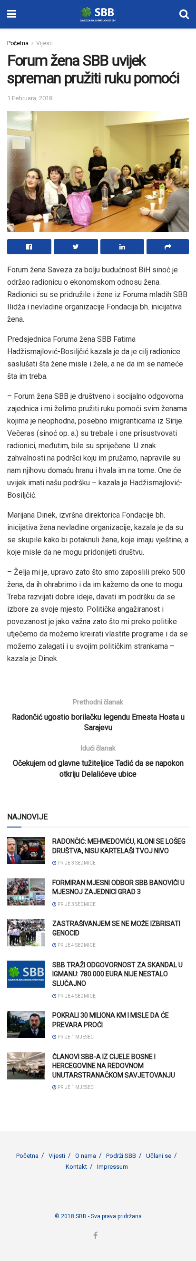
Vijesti (44, 43)
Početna (18, 43)
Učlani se (158, 1155)
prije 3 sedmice (76, 863)
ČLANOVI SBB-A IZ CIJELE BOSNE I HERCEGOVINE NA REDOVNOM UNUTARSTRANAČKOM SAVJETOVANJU (113, 1066)
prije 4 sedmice (76, 945)
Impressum (112, 1166)
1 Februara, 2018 (29, 98)
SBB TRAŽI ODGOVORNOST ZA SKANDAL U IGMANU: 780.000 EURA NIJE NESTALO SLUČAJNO (117, 974)
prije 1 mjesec (75, 1037)
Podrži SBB (121, 1155)
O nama (85, 1155)
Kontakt (76, 1166)
